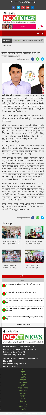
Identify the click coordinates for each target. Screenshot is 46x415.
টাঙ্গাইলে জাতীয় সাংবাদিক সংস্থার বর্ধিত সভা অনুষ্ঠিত (34, 243)
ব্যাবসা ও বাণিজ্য (23, 388)
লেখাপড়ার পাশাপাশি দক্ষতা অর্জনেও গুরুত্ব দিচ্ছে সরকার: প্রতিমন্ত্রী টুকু (24, 318)
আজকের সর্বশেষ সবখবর (23, 325)
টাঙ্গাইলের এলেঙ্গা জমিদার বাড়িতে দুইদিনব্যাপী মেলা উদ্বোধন (11, 244)
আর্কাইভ (23, 409)
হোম (23, 369)
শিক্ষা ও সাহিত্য (23, 404)
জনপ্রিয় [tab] (23, 280)
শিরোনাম (23, 401)
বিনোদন (23, 396)
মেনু (41, 33)
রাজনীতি (23, 377)
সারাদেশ (23, 375)
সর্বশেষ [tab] (23, 276)
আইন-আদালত (23, 383)
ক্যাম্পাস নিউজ (23, 391)
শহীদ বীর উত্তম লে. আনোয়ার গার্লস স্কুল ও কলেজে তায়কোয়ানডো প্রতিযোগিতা (24, 310)
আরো (23, 399)
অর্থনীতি (23, 385)
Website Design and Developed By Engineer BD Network (23, 414)
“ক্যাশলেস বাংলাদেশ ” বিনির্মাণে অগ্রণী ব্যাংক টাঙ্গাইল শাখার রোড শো (10, 268)
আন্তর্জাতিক (23, 380)
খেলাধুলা (23, 393)
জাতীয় (9, 45)
